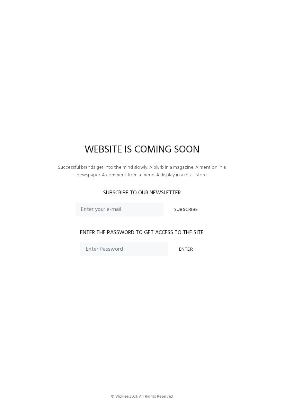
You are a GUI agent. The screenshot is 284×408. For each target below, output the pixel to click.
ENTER (186, 249)
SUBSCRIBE (186, 210)
